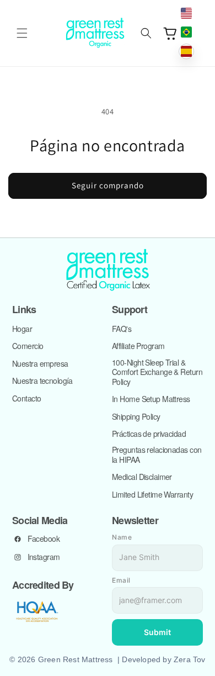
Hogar (22, 329)
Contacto (26, 399)
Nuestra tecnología (42, 381)
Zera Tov (190, 659)
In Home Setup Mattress (151, 399)
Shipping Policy (136, 417)
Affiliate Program (138, 346)
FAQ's (121, 329)
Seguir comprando (108, 185)
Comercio (28, 346)
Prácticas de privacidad (149, 434)
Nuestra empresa (40, 364)
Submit (157, 632)
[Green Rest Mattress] (107, 270)
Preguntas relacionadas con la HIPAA (156, 454)
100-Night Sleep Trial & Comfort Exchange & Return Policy (157, 372)
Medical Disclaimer (142, 477)
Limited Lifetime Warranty (152, 495)
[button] (22, 33)
